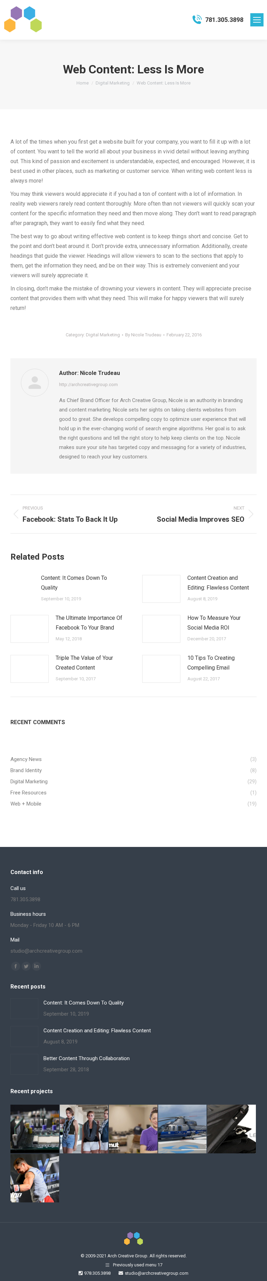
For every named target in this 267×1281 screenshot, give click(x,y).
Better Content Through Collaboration (86, 1058)
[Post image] (22, 583)
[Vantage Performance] (35, 1178)
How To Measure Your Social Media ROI (214, 623)
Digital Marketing (103, 334)
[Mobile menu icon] (257, 19)
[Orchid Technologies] (35, 1129)
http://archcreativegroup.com (88, 384)
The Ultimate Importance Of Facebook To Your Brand (89, 623)
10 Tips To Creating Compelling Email (211, 663)
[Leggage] (232, 1129)
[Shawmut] (133, 1129)
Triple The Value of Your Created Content (84, 663)
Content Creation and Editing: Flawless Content (218, 583)
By (143, 334)
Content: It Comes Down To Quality (74, 583)
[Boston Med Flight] (183, 1129)
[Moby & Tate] (84, 1129)
